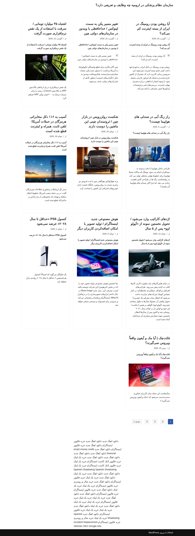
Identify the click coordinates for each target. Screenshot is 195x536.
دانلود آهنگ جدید (98, 453)
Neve (170, 533)
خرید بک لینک (80, 457)
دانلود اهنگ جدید (110, 441)
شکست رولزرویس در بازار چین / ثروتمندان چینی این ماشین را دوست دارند (100, 121)
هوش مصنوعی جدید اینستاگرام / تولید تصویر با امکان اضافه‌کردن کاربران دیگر (97, 223)
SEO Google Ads (92, 526)
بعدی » (137, 421)
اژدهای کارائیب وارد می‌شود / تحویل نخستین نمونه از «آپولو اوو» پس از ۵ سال (150, 223)
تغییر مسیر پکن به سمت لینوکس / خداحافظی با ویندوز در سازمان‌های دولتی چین (98, 28)
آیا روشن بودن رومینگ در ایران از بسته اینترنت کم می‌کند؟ (153, 28)
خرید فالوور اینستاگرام (107, 485)
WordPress (154, 533)
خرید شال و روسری (83, 481)
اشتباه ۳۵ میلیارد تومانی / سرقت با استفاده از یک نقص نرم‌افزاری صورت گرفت (47, 28)
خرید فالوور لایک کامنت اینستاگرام (104, 461)
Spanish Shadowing (84, 469)
